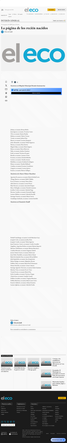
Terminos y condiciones (61, 433)
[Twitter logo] (5, 422)
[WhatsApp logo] (8, 422)
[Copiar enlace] (6, 100)
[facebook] (6, 93)
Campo (9, 14)
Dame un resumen (36, 93)
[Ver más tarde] (6, 82)
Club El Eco (62, 14)
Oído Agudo (20, 14)
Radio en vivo (54, 14)
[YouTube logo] (2, 422)
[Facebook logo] (11, 422)
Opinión (10, 16)
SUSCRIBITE (51, 9)
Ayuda (47, 433)
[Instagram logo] (14, 422)
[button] (12, 82)
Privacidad (53, 433)
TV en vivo (47, 14)
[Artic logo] (4, 433)
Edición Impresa (39, 14)
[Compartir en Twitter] (6, 85)
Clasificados (31, 14)
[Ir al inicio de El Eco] (31, 10)
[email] (6, 89)
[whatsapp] (6, 97)
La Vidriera (14, 14)
